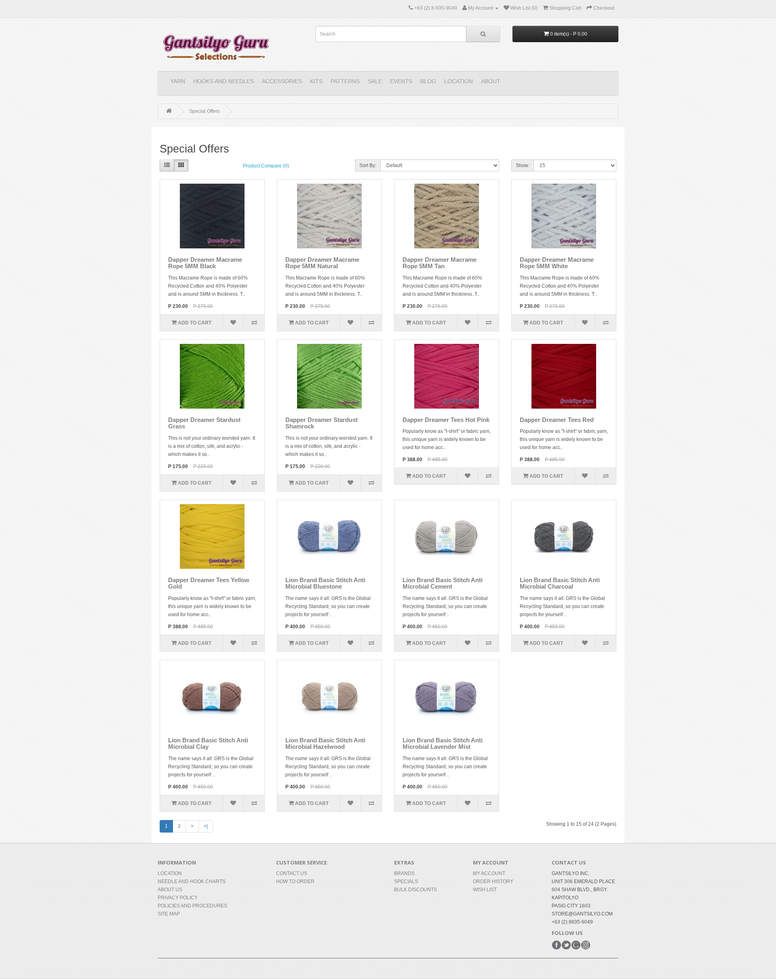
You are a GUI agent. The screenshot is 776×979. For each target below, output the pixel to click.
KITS (316, 81)
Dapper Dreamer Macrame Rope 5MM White (557, 263)
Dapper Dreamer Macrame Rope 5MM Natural (322, 263)
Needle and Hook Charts (192, 881)
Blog (428, 81)
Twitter (566, 945)
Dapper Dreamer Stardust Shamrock (321, 423)
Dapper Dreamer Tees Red (557, 419)
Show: (522, 165)
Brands (404, 873)
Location (458, 81)
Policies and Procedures (192, 906)
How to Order (295, 881)
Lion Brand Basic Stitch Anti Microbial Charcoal (560, 583)
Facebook (556, 945)
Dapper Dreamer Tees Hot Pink (446, 419)
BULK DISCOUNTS (415, 889)
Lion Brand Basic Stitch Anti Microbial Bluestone (325, 583)
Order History (493, 881)
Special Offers (204, 111)
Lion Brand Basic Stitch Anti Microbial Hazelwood (325, 743)
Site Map (169, 914)
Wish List (485, 889)
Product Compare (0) (266, 166)
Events (401, 81)
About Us (170, 889)
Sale (375, 81)
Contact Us (291, 873)
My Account (489, 873)
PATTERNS (345, 81)
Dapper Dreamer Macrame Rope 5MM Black (205, 263)
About (490, 81)
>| (206, 826)
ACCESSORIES (282, 81)
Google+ (576, 945)
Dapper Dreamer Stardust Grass (204, 423)
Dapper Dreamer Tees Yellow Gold (208, 583)
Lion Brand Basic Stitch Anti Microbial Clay (208, 743)
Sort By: (367, 165)
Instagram (585, 945)
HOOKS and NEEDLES (223, 81)
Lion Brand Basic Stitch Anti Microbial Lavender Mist (443, 743)
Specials (406, 881)
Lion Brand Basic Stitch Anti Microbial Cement (443, 583)
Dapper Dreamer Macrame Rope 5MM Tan (440, 263)
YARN (177, 81)
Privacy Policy (178, 898)
